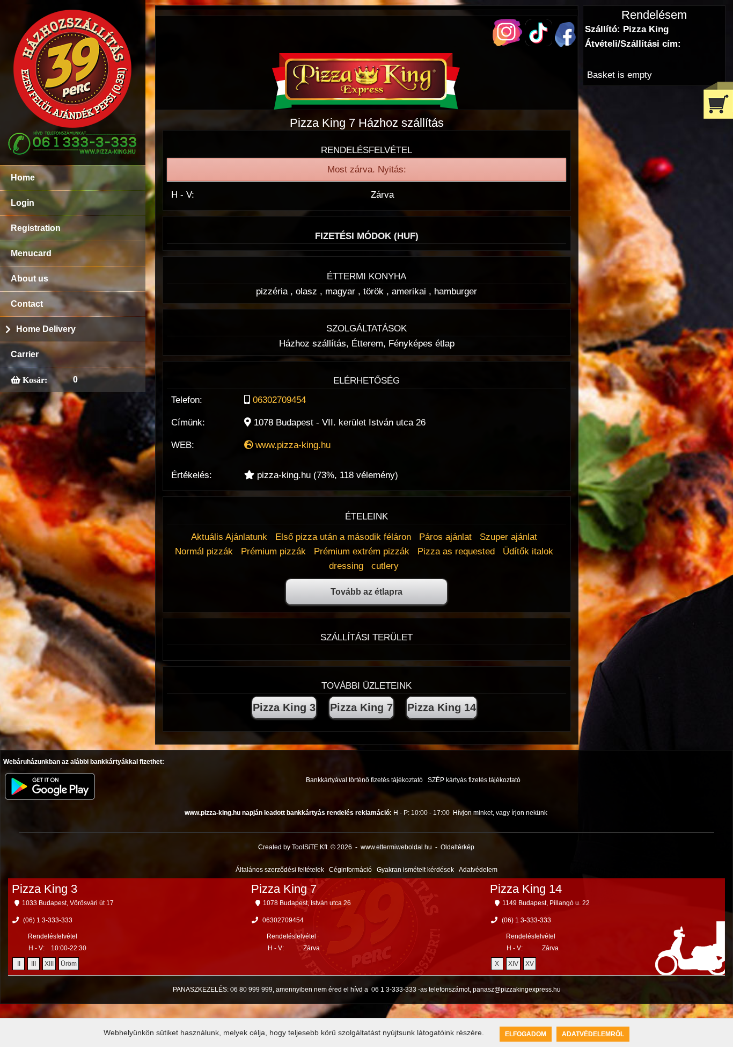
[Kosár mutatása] (718, 100)
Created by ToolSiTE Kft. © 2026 (305, 847)
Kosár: (33, 380)
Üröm (69, 963)
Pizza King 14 (441, 707)
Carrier (25, 354)
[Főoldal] (366, 107)
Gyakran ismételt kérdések (415, 869)
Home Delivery (46, 329)
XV (529, 963)
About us (29, 278)
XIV (513, 963)
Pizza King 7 (361, 707)
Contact (27, 303)
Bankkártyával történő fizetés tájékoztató (364, 780)
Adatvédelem (478, 869)
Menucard (31, 253)
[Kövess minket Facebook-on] (565, 44)
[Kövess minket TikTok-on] (538, 43)
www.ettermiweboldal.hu (396, 847)
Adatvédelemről (593, 1034)
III (33, 963)
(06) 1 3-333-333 (47, 920)
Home (23, 177)
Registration (36, 228)
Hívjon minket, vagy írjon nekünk (500, 813)
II (18, 963)
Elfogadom (525, 1034)
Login (22, 202)
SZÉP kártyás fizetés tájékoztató (474, 780)
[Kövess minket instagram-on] (508, 43)
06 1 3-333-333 (393, 989)
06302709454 (279, 400)
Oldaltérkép (457, 847)
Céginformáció (350, 869)
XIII (49, 963)
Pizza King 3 (284, 707)
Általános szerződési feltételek (280, 869)
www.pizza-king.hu (292, 445)
